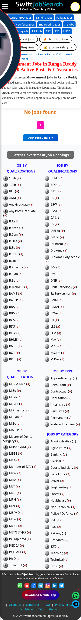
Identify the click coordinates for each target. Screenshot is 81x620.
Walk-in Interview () (63, 424)
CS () (52, 224)
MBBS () (13, 453)
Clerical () (56, 461)
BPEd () (13, 359)
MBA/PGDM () (18, 447)
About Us (15, 604)
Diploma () (56, 250)
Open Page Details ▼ (40, 137)
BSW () (54, 204)
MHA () (13, 480)
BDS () (12, 326)
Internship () (58, 404)
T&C (41, 609)
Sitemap (54, 609)
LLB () (53, 326)
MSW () (13, 519)
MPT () (12, 506)
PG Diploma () (18, 539)
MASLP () (14, 430)
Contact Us (33, 604)
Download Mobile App (40, 595)
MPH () (13, 499)
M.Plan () (14, 417)
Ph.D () (13, 559)
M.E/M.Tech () (17, 384)
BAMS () (13, 294)
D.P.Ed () (55, 237)
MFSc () (13, 473)
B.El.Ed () (14, 254)
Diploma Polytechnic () (62, 259)
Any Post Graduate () (19, 213)
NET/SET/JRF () (18, 532)
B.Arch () (14, 228)
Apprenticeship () (61, 378)
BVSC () (54, 211)
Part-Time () (57, 411)
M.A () (53, 339)
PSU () (53, 527)
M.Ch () (54, 346)
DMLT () (54, 274)
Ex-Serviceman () (61, 294)
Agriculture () (58, 448)
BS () (52, 198)
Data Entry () (58, 474)
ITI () (52, 320)
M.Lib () (13, 397)
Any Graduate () (19, 204)
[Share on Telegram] (75, 604)
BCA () (12, 320)
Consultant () (58, 385)
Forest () (55, 494)
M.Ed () (13, 391)
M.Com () (55, 353)
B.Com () (14, 234)
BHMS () (13, 339)
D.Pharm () (57, 244)
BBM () (12, 313)
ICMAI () (55, 307)
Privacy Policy (63, 604)
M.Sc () (13, 423)
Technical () (57, 559)
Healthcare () (58, 500)
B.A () (11, 221)
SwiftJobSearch (32, 616)
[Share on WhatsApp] (75, 595)
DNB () (54, 280)
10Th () (13, 178)
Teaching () (57, 553)
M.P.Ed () (14, 404)
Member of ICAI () (20, 467)
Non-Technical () (60, 507)
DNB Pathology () (61, 287)
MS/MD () (14, 513)
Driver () (55, 481)
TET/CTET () (16, 565)
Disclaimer (26, 609)
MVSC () (13, 526)
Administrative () (61, 441)
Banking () (56, 454)
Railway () (56, 533)
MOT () (13, 493)
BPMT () (54, 178)
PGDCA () (14, 545)
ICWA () (54, 313)
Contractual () (59, 391)
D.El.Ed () (55, 231)
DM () (53, 267)
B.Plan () (14, 274)
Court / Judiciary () (62, 468)
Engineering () (59, 487)
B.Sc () (12, 280)
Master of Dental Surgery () (18, 439)
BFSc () (12, 333)
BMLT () (13, 346)
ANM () (13, 198)
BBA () (12, 307)
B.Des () (13, 241)
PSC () (53, 520)
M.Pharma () (17, 410)
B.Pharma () (16, 267)
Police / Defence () (62, 514)
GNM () (54, 300)
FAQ (47, 604)
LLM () (53, 333)
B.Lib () (13, 261)
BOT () (12, 353)
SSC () (53, 546)
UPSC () (54, 566)
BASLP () (14, 300)
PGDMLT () (15, 552)
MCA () (12, 460)
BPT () (53, 191)
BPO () (53, 185)
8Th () (12, 191)
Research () (57, 540)
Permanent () (58, 418)
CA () (52, 217)
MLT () (12, 486)
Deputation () (58, 398)
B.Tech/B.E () (16, 287)
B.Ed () (12, 248)
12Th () (13, 185)
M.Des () (55, 359)
